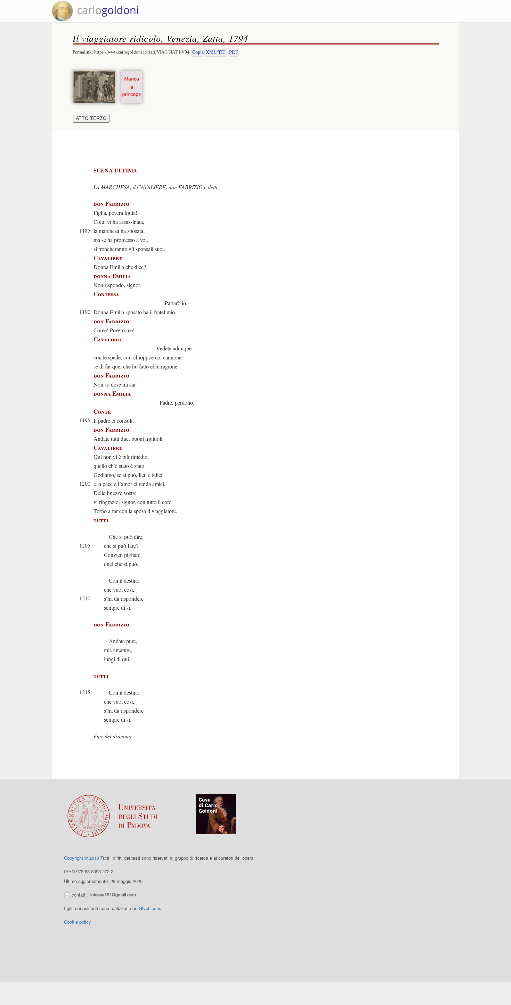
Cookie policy (77, 921)
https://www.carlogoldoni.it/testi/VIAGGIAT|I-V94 (141, 52)
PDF (233, 52)
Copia (198, 52)
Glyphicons (150, 908)
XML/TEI (216, 52)
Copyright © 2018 (81, 857)
